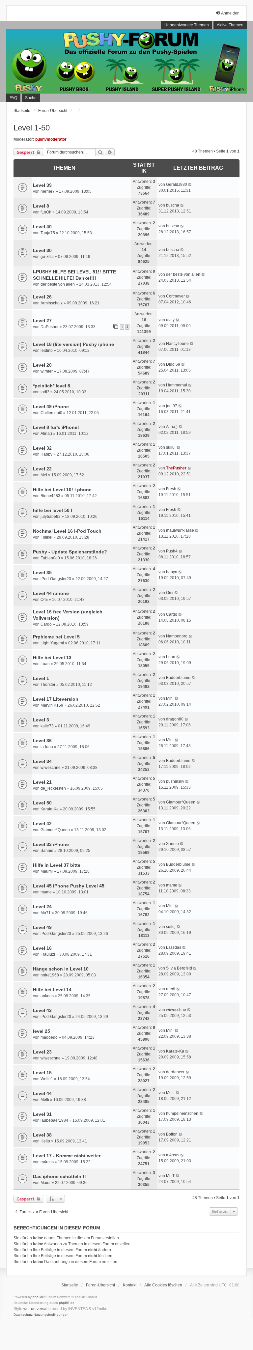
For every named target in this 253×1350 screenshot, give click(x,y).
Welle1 (47, 1079)
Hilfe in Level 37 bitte (56, 865)
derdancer (175, 1072)
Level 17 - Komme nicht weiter (66, 1155)
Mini (170, 698)
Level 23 (42, 1052)
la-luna (47, 747)
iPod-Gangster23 (56, 579)
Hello (45, 1141)
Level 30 (42, 250)
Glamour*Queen (180, 802)
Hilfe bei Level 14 (52, 989)
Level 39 (42, 185)
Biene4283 (50, 495)
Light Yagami (52, 643)
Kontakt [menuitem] (129, 1285)
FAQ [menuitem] (13, 98)
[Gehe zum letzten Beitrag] (190, 184)
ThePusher (176, 468)
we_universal (35, 1309)
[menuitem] (23, 1315)
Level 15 (42, 1072)
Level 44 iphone (51, 593)
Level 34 (42, 761)
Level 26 (42, 296)
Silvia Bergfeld (179, 968)
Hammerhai (176, 385)
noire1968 (50, 975)
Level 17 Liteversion (55, 699)
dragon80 (174, 719)
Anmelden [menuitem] (230, 13)
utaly (170, 320)
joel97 (171, 406)
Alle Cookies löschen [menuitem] (163, 1285)
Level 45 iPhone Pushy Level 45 (68, 885)
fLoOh (46, 212)
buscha (172, 205)
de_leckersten (53, 788)
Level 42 (42, 823)
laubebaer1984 (54, 1120)
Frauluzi (48, 954)
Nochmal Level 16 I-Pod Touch (67, 531)
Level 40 (42, 226)
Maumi (47, 871)
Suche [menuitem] (31, 98)
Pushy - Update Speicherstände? (70, 551)
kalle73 (47, 726)
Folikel (46, 537)
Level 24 (42, 906)
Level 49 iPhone (51, 406)
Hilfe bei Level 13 (52, 657)
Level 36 (42, 740)
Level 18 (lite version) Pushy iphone (73, 344)
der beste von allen (58, 284)
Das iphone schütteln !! (59, 1176)
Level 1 (41, 678)
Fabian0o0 (50, 558)
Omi (44, 599)
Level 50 (42, 802)
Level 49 (42, 927)
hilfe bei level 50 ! (52, 510)
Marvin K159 (52, 705)
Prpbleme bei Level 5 (56, 636)
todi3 (45, 392)
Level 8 (41, 206)
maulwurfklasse (180, 530)
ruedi (170, 989)
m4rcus (47, 1162)
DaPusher (50, 326)
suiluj (171, 447)
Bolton (172, 1134)
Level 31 (42, 1114)
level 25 (41, 1031)
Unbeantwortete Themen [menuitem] (186, 25)
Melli (45, 1099)
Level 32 (42, 448)
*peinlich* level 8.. (53, 385)
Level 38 (42, 1135)
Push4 (172, 551)
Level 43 (42, 1010)
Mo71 (46, 913)
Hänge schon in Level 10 (61, 968)
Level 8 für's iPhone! (56, 427)
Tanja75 (48, 233)
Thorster (48, 684)
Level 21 (42, 782)
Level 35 (42, 572)
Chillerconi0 (51, 412)
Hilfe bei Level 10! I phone (62, 489)
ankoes (47, 996)
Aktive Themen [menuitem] (230, 25)
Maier (46, 1182)
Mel (44, 475)
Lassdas (173, 947)
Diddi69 (173, 364)
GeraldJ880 (176, 184)
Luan (45, 663)
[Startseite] (126, 61)
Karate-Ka (50, 809)
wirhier (47, 371)
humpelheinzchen (182, 1113)
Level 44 (42, 1093)
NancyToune (177, 343)
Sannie (47, 850)
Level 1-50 (32, 127)
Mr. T (170, 1175)
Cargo (46, 624)
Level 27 (42, 320)
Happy (46, 454)
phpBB (38, 1297)
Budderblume (178, 677)
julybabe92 (51, 516)
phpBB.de (66, 1303)
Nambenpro (176, 636)
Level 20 (42, 365)
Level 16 (42, 948)
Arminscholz (52, 303)
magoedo (49, 1037)
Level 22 (42, 468)
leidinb (47, 350)
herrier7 (48, 191)
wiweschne (51, 767)
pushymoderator (51, 139)
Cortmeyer (175, 296)
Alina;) (46, 433)
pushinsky (175, 781)
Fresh (171, 489)
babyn (171, 572)
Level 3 (41, 719)
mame (46, 892)
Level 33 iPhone (51, 844)
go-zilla (47, 256)
